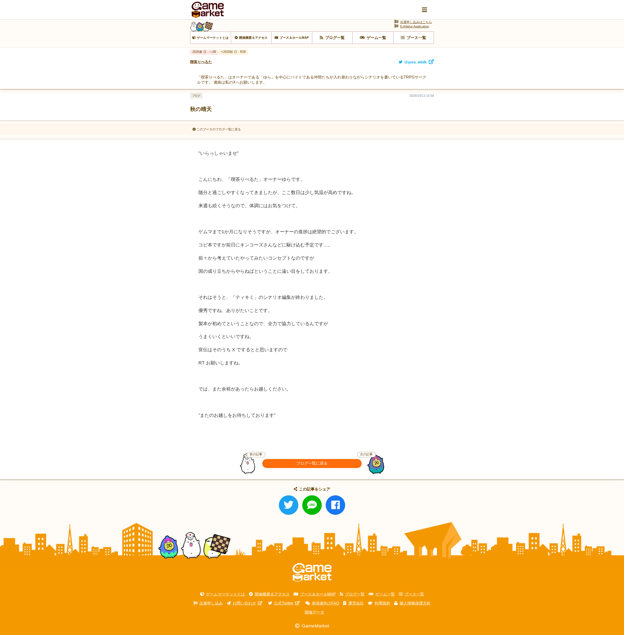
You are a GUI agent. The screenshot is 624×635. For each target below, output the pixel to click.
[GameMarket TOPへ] (312, 572)
